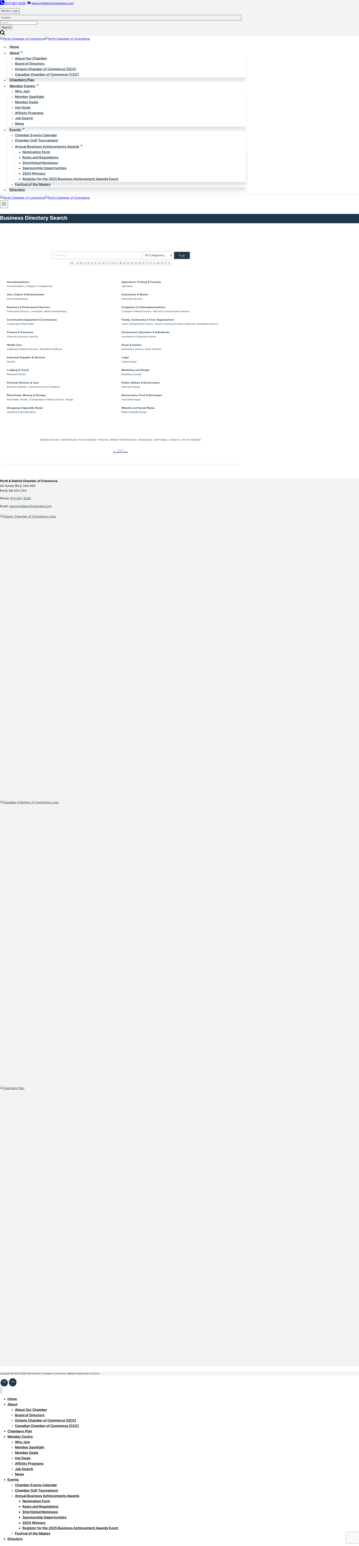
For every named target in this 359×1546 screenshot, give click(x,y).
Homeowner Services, (133, 349)
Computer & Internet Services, (137, 311)
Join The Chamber (191, 439)
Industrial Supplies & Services (26, 357)
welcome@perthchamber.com (30, 506)
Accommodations (18, 281)
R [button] (139, 263)
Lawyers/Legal (129, 361)
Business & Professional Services (28, 307)
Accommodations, (16, 286)
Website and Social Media (138, 407)
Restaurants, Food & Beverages (142, 395)
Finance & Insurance (20, 332)
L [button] (116, 263)
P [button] (132, 263)
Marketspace (145, 439)
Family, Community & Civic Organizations (148, 319)
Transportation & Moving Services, (47, 399)
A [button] (77, 263)
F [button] (95, 263)
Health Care (14, 344)
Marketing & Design (132, 374)
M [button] (120, 263)
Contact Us (174, 439)
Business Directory (49, 439)
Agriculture (127, 286)
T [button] (147, 263)
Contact (6, 17)
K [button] (113, 263)
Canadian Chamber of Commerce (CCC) (47, 74)
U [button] (150, 263)
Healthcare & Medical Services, (23, 349)
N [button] (124, 263)
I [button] (106, 263)
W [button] (158, 263)
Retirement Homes (16, 374)
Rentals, (24, 399)
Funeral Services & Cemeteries (44, 387)
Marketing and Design (136, 369)
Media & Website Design (134, 412)
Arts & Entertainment (17, 299)
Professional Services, (18, 311)
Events (13, 1480)
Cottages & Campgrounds (39, 286)
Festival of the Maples (32, 184)
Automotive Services (132, 299)
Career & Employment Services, (138, 324)
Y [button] (165, 263)
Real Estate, (13, 399)
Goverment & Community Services (139, 336)
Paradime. (95, 1373)
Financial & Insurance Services (22, 336)
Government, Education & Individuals (145, 332)
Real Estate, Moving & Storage (26, 395)
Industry (11, 361)
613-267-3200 (20, 498)
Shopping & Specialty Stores (21, 412)
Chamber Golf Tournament (36, 140)
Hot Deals (103, 439)
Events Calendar (87, 439)
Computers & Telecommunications (143, 307)
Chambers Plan (22, 80)
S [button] (143, 263)
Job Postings (160, 439)
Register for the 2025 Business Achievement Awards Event (70, 179)
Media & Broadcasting (55, 311)
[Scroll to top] (4, 1383)
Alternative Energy (131, 387)
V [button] (154, 263)
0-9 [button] (71, 263)
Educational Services (207, 324)
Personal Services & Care (23, 382)
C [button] (84, 263)
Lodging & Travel (18, 369)
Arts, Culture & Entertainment (25, 294)
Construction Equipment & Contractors (32, 319)
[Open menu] (4, 204)
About (12, 1404)
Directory (17, 190)
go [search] (183, 255)
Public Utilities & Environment (141, 382)
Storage (69, 399)
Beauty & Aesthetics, (17, 387)
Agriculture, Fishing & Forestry (141, 281)
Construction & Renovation (20, 324)
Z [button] (169, 263)
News (19, 124)
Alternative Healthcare (51, 349)
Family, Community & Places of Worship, (175, 324)
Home (14, 47)
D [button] (88, 263)
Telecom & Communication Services (171, 311)
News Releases (69, 439)
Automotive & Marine (135, 294)
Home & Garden (132, 344)
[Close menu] (1, 1390)
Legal (125, 357)
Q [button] (136, 263)
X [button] (162, 263)
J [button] (109, 263)
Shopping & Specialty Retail (25, 407)
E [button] (92, 263)
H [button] (103, 263)
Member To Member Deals (123, 439)
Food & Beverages (131, 399)
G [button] (99, 263)
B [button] (81, 263)
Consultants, (36, 311)
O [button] (128, 263)
